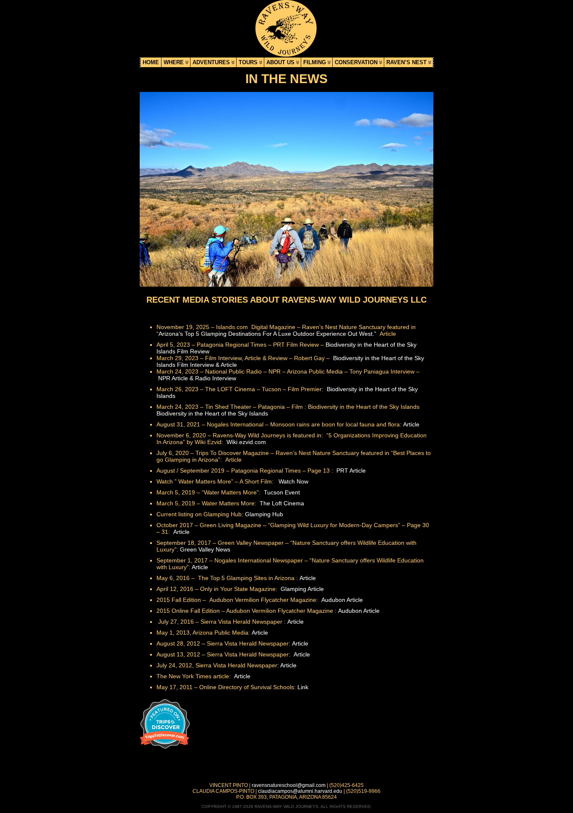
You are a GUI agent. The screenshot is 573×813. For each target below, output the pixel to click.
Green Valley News (205, 549)
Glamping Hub (264, 514)
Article (411, 424)
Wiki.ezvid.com (246, 442)
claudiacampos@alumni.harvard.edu (300, 791)
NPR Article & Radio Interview (197, 378)
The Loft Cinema (282, 503)
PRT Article (351, 470)
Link (302, 687)
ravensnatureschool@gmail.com (289, 785)
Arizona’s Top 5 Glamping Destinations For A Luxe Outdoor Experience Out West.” (268, 333)
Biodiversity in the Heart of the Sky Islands (212, 413)
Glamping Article (302, 589)
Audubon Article (342, 599)
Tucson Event (282, 492)
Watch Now (293, 481)
